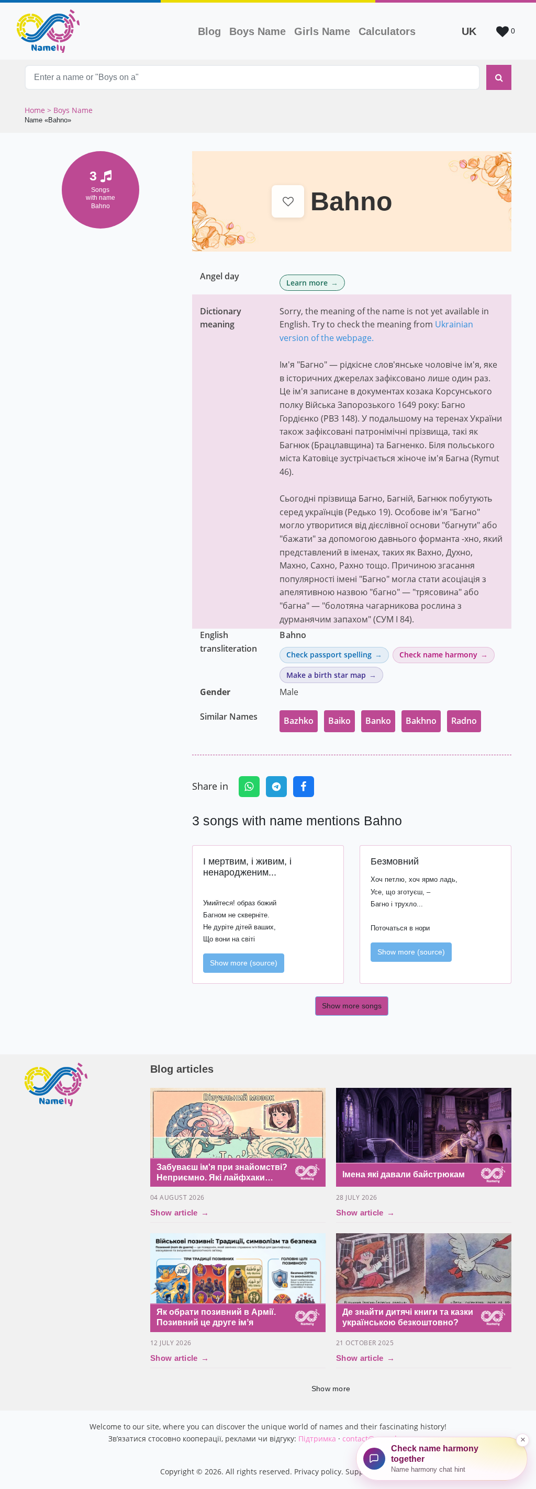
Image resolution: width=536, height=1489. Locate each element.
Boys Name (259, 31)
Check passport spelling (329, 655)
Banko (378, 720)
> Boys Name (70, 110)
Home (36, 110)
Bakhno (421, 720)
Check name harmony (438, 655)
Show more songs (352, 1006)
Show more (331, 1388)
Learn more (307, 283)
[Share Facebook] (303, 786)
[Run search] (498, 77)
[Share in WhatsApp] (249, 786)
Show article (179, 1212)
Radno (464, 720)
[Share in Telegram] (276, 786)
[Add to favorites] (288, 201)
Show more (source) (243, 963)
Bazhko (299, 720)
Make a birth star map (326, 675)
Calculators (387, 31)
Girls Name (322, 31)
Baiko (339, 720)
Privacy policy (317, 1471)
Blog (209, 31)
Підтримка (317, 1438)
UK (469, 31)
